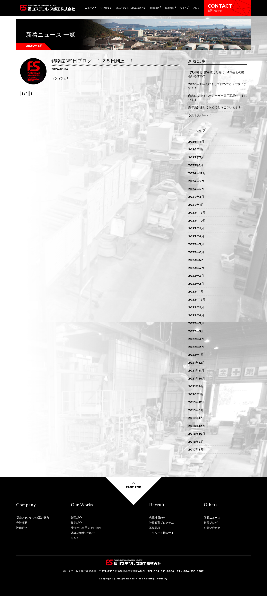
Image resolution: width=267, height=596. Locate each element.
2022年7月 (196, 323)
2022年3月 (196, 339)
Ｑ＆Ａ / (184, 7)
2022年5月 (196, 331)
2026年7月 (196, 141)
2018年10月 (196, 433)
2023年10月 (197, 220)
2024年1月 (196, 205)
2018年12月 (196, 426)
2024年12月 (197, 173)
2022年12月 (196, 299)
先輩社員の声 (157, 517)
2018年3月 (196, 441)
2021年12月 (196, 363)
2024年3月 (196, 197)
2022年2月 (196, 347)
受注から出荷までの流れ (86, 527)
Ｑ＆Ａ (75, 538)
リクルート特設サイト (163, 533)
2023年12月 (196, 212)
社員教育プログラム (161, 522)
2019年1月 (195, 418)
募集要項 (154, 527)
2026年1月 (196, 149)
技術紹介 (76, 522)
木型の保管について (83, 533)
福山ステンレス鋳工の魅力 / (130, 7)
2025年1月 (195, 165)
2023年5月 (196, 260)
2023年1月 (195, 291)
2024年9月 (196, 181)
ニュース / (90, 7)
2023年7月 (196, 244)
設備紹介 (21, 527)
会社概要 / (105, 7)
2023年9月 (196, 228)
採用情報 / (170, 7)
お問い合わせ (212, 527)
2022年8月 (196, 315)
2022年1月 (195, 355)
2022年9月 (196, 307)
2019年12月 (196, 402)
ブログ (196, 7)
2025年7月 (196, 157)
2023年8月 (196, 236)
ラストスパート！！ (201, 115)
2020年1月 (196, 394)
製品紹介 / (155, 7)
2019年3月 (195, 410)
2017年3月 (195, 449)
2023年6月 (196, 252)
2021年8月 (196, 386)
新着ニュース (212, 517)
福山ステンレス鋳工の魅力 (32, 517)
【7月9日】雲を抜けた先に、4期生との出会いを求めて (216, 74)
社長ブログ (211, 522)
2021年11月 (196, 370)
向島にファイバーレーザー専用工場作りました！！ (217, 97)
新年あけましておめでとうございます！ (214, 107)
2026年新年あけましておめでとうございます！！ (217, 86)
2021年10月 (196, 378)
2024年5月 (196, 189)
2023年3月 (196, 276)
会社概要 (21, 522)
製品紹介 (76, 517)
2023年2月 (196, 284)
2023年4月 (196, 268)
